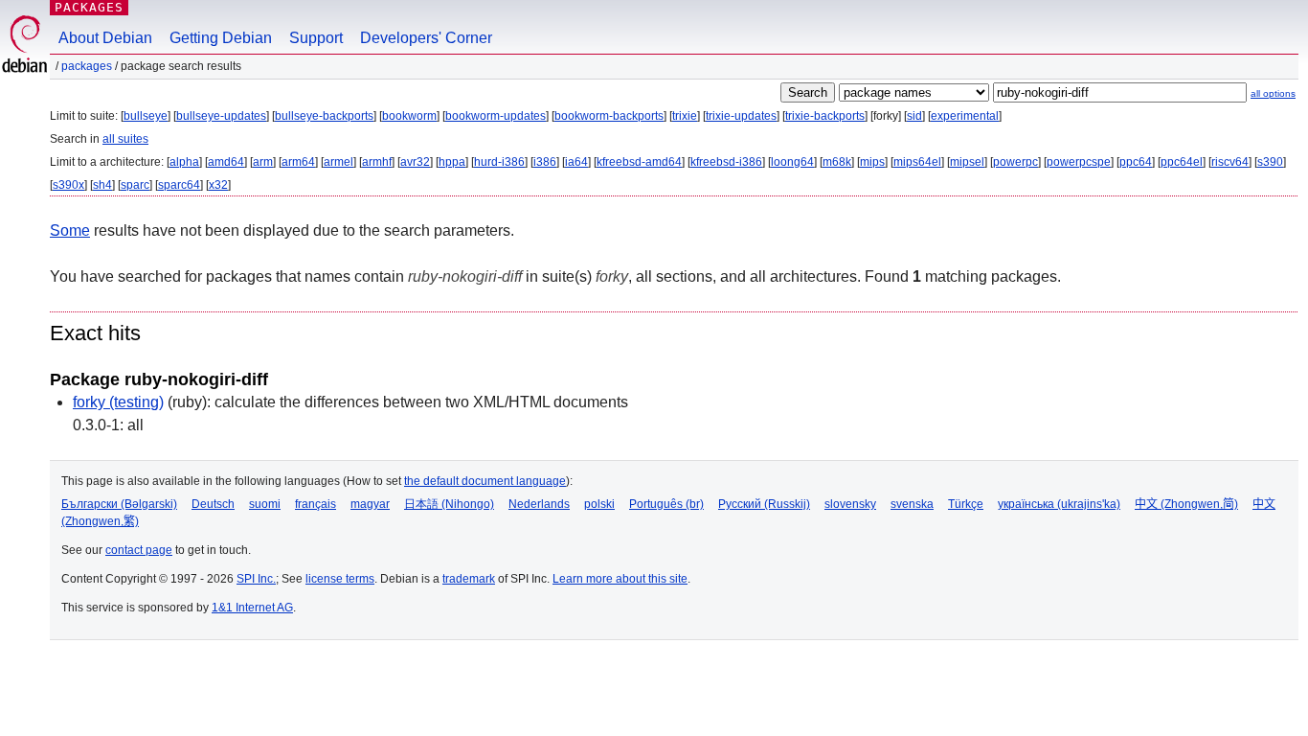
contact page (138, 550)
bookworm (409, 116)
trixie (684, 116)
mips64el (917, 162)
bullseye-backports (324, 116)
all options (1273, 93)
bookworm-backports (609, 116)
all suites (125, 139)
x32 (218, 185)
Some (70, 230)
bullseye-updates (221, 116)
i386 (544, 162)
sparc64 (179, 185)
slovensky (850, 504)
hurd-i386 (499, 162)
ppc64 (1135, 162)
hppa (452, 162)
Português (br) (666, 504)
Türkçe (965, 504)
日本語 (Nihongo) (449, 504)
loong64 (792, 162)
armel (338, 162)
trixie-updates (741, 116)
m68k (837, 162)
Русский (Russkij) (764, 504)
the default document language (485, 481)
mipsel (967, 162)
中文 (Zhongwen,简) (1186, 504)
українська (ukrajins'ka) (1059, 504)
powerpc (1015, 162)
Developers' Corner (426, 38)
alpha (184, 162)
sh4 (102, 185)
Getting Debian (220, 38)
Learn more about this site (620, 579)
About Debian (105, 38)
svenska (912, 504)
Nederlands (539, 504)
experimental (965, 116)
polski (599, 504)
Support (316, 38)
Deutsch (213, 504)
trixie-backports (825, 116)
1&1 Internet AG (252, 607)
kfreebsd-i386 (726, 162)
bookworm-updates (495, 116)
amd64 (226, 162)
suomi (265, 504)
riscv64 (1230, 162)
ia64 (576, 162)
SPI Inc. (256, 579)
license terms (339, 579)
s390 (1270, 162)
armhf (377, 162)
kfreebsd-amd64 (639, 162)
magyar (370, 504)
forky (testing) (118, 402)
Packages (89, 7)
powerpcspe (1079, 162)
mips (872, 162)
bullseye (146, 116)
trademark (468, 579)
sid (914, 116)
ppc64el (1182, 162)
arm (263, 162)
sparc (135, 185)
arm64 (298, 162)
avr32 (415, 162)
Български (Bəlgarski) (119, 504)
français (315, 504)
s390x (68, 185)
